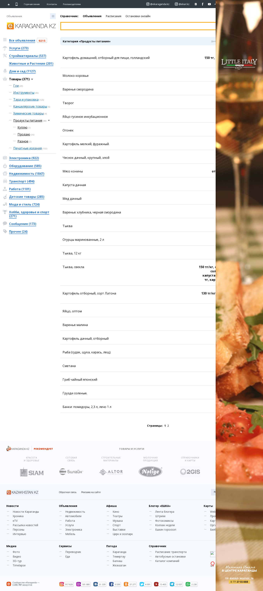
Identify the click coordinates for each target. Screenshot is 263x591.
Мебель (70, 534)
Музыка (118, 520)
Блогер (160, 506)
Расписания (113, 16)
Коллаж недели (165, 525)
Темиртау (119, 556)
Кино (116, 511)
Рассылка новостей (25, 525)
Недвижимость (75, 511)
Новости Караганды (26, 511)
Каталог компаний (167, 561)
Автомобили (73, 516)
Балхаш (117, 561)
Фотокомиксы (164, 520)
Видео (17, 556)
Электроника (73, 529)
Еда (67, 556)
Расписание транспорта (171, 552)
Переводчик (73, 552)
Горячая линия (32, 4)
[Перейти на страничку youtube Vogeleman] (209, 4)
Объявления (92, 16)
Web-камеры (218, 511)
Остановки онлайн (138, 16)
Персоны (18, 529)
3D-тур (17, 561)
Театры (117, 516)
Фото (16, 552)
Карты (208, 506)
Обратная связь (67, 492)
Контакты (52, 4)
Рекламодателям (72, 4)
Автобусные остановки (170, 556)
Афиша (111, 506)
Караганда (119, 552)
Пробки (215, 516)
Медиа (11, 546)
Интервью (19, 534)
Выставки (119, 529)
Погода (111, 546)
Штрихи (160, 516)
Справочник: (69, 16)
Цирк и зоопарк (123, 534)
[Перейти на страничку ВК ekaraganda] (196, 4)
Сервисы (65, 546)
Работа (70, 520)
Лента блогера (164, 511)
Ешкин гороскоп (165, 529)
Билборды (216, 529)
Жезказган (119, 565)
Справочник (157, 546)
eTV (15, 520)
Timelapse (19, 565)
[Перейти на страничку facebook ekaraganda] (203, 4)
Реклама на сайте (91, 492)
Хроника (18, 516)
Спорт (117, 525)
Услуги (69, 525)
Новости (12, 506)
